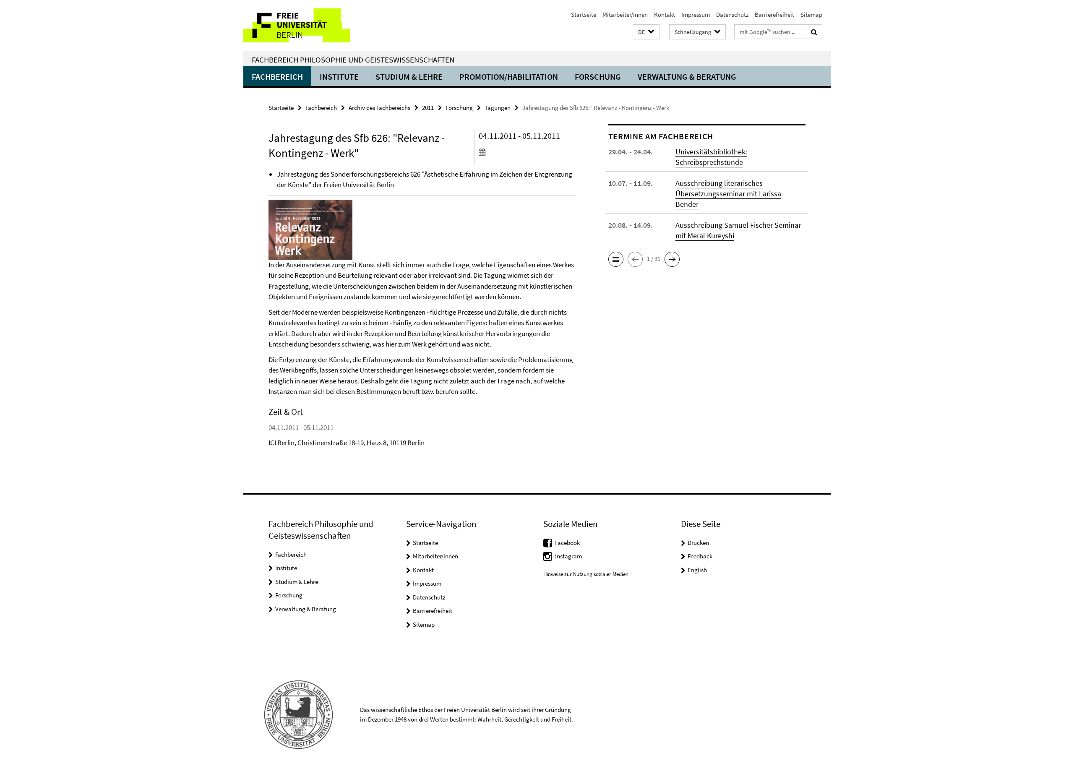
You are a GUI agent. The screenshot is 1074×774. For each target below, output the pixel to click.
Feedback (700, 556)
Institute (339, 76)
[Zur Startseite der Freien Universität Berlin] (313, 25)
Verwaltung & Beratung (687, 76)
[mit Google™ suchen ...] (814, 32)
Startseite (583, 14)
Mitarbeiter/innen (625, 14)
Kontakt (664, 14)
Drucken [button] (698, 543)
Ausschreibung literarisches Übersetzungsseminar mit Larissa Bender (728, 193)
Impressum (695, 14)
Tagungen (498, 108)
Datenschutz (732, 14)
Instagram (568, 556)
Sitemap (811, 14)
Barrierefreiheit (774, 14)
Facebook (567, 543)
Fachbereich (277, 76)
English (697, 570)
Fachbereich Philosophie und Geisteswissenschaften (353, 60)
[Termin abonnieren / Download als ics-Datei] (527, 152)
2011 (428, 108)
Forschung (598, 76)
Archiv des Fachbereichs (379, 108)
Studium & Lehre (409, 76)
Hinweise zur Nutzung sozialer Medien (585, 574)
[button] (646, 32)
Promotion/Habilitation (508, 76)
